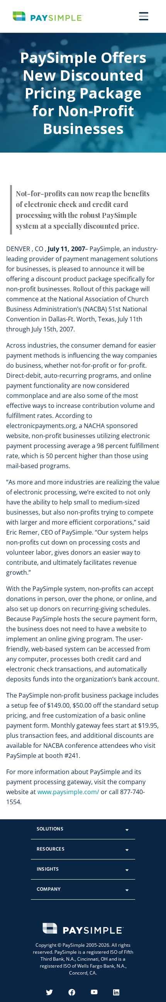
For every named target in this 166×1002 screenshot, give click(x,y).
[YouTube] (94, 992)
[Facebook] (71, 992)
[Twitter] (49, 992)
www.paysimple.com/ (68, 792)
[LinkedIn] (116, 992)
